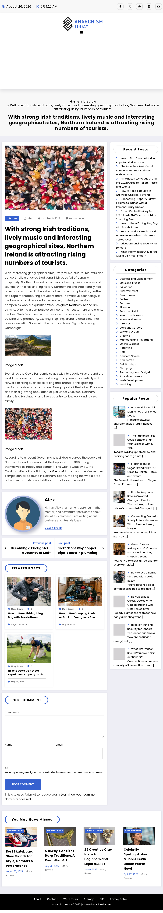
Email (59, 744)
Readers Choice (130, 356)
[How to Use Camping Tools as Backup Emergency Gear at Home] (80, 591)
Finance (125, 307)
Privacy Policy (118, 908)
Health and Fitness (131, 315)
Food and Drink (129, 311)
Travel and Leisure (131, 376)
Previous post (42, 543)
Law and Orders (129, 331)
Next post (64, 543)
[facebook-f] (120, 6)
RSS (102, 908)
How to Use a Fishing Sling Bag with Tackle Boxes (25, 615)
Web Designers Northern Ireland (69, 305)
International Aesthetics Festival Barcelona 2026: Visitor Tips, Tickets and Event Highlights (142, 863)
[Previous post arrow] (6, 548)
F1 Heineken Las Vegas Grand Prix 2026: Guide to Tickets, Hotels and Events (137, 183)
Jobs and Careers (131, 328)
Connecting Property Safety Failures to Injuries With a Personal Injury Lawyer (136, 203)
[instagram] (149, 6)
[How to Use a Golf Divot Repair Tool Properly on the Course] (29, 648)
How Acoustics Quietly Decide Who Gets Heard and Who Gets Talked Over (136, 235)
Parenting (126, 348)
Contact (52, 908)
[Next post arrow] (103, 548)
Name (8, 744)
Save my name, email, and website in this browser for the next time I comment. (54, 772)
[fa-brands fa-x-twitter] (130, 6)
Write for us (70, 908)
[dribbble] (139, 6)
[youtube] (158, 6)
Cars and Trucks (130, 283)
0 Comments (76, 218)
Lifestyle (12, 218)
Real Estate (127, 360)
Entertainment (129, 291)
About (37, 908)
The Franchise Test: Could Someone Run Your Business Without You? (134, 170)
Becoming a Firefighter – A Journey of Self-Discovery (31, 550)
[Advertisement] (81, 63)
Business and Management (136, 279)
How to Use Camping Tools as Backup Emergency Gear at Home (77, 615)
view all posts (53, 528)
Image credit (14, 365)
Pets (122, 352)
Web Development (132, 380)
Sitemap (89, 908)
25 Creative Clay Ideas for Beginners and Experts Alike (24, 856)
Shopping (126, 368)
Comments (12, 712)
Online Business (129, 344)
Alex (30, 218)
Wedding (125, 384)
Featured (125, 303)
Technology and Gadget (135, 372)
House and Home (130, 319)
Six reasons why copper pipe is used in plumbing (77, 550)
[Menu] (81, 32)
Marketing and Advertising (136, 340)
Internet (125, 323)
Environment (128, 295)
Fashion (124, 299)
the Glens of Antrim (60, 471)
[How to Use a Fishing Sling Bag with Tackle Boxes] (29, 591)
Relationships (128, 364)
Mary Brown (17, 609)
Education (126, 287)
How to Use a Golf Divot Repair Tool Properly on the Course (26, 672)
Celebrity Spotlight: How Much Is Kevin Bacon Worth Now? (61, 859)
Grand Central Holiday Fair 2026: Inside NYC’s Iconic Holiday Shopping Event (136, 215)
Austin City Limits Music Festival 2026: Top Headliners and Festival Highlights (103, 861)
